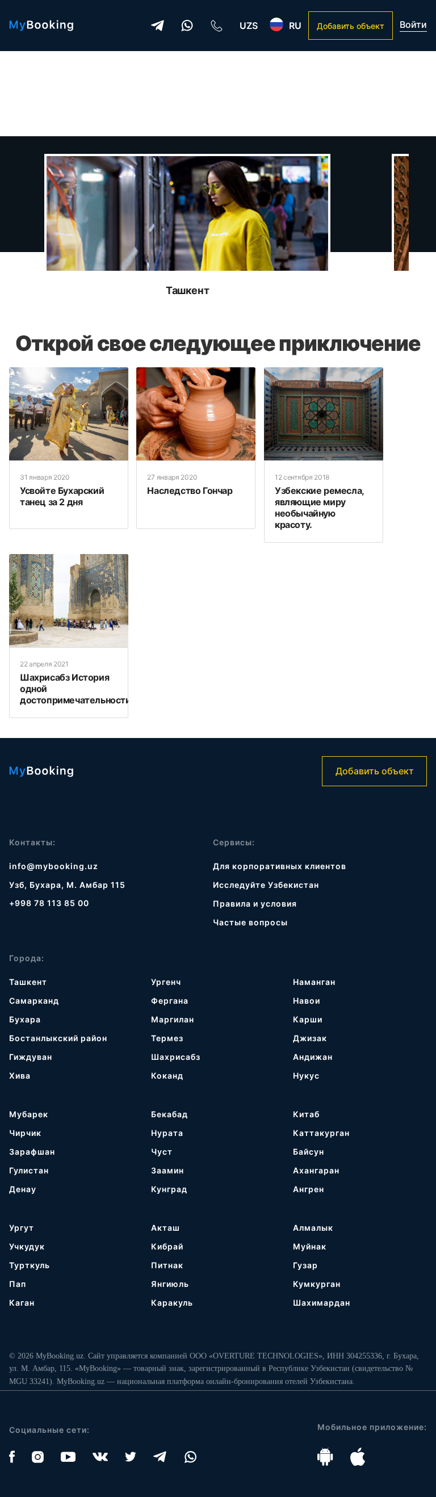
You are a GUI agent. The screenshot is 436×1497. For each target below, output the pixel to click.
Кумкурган (317, 1284)
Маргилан (172, 1019)
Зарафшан (32, 1151)
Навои (306, 1000)
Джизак (310, 1038)
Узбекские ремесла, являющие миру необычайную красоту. (319, 507)
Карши (307, 1019)
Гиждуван (30, 1057)
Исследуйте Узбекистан (266, 885)
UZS (249, 25)
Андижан (313, 1057)
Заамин (167, 1170)
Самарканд (34, 1000)
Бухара (25, 1019)
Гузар (305, 1265)
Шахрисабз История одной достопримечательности (75, 689)
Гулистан (29, 1170)
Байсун (308, 1151)
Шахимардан (321, 1302)
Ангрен (308, 1189)
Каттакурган (321, 1133)
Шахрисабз (175, 1057)
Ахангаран (316, 1170)
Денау (22, 1189)
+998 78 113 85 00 (49, 903)
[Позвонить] (216, 25)
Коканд (167, 1075)
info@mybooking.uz (53, 866)
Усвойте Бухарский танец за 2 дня (62, 496)
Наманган (314, 982)
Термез (167, 1038)
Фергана (169, 1000)
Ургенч (166, 982)
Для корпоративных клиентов (279, 866)
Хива (20, 1075)
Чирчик (25, 1133)
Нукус (306, 1075)
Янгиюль (170, 1284)
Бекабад (169, 1114)
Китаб (306, 1114)
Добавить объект (350, 26)
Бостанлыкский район (58, 1038)
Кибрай (167, 1246)
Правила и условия (255, 903)
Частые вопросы (250, 922)
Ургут (21, 1227)
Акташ (165, 1227)
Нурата (167, 1133)
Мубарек (28, 1114)
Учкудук (27, 1246)
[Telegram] (157, 25)
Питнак (167, 1265)
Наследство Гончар (189, 490)
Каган (22, 1302)
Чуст (162, 1151)
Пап (17, 1284)
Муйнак (309, 1246)
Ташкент (187, 290)
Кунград (169, 1189)
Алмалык (313, 1227)
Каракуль (172, 1302)
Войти (413, 24)
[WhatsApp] (186, 25)
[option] (187, 225)
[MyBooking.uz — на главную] (41, 25)
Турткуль (29, 1265)
